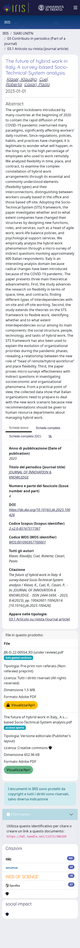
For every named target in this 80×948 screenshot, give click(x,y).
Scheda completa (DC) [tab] (25, 436)
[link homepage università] (51, 8)
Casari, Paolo (37, 84)
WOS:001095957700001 (27, 542)
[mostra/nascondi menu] (75, 8)
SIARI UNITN (23, 33)
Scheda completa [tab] (48, 427)
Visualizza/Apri (22, 705)
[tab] (50, 436)
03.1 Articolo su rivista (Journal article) (37, 48)
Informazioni (20, 814)
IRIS (6, 33)
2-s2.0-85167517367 (24, 528)
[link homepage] (16, 8)
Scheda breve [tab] (18, 427)
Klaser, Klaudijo (21, 79)
